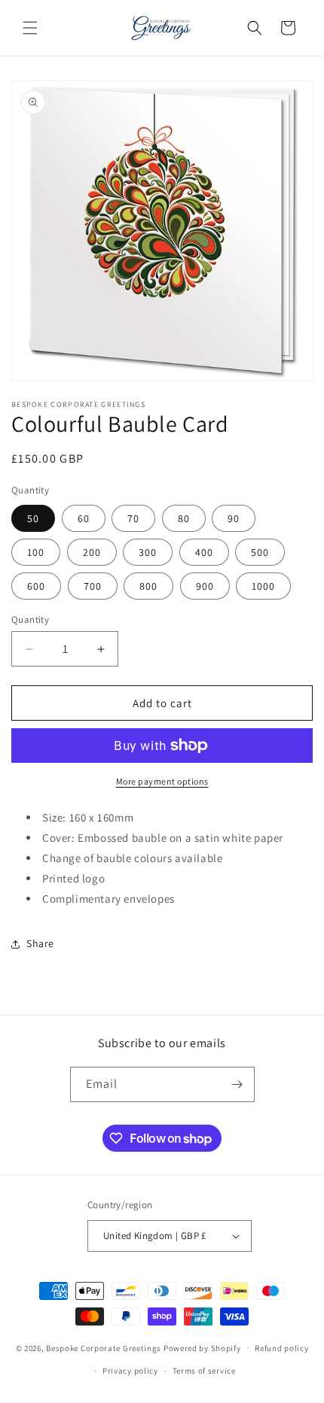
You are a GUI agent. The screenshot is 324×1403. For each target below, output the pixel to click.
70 (133, 518)
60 (84, 518)
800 (148, 586)
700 (93, 586)
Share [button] (40, 943)
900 (205, 586)
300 (148, 552)
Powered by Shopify (202, 1347)
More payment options (162, 781)
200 (92, 552)
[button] (30, 27)
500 (260, 552)
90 (234, 518)
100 (35, 552)
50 (33, 518)
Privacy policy (130, 1370)
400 (204, 552)
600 (36, 586)
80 (184, 518)
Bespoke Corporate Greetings (103, 1347)
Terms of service (204, 1370)
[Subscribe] (237, 1084)
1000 (263, 586)
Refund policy (281, 1348)
